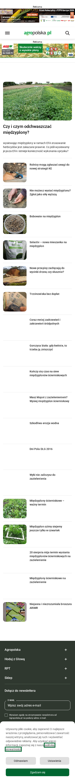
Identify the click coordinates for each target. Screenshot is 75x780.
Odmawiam (21, 760)
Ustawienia (54, 760)
